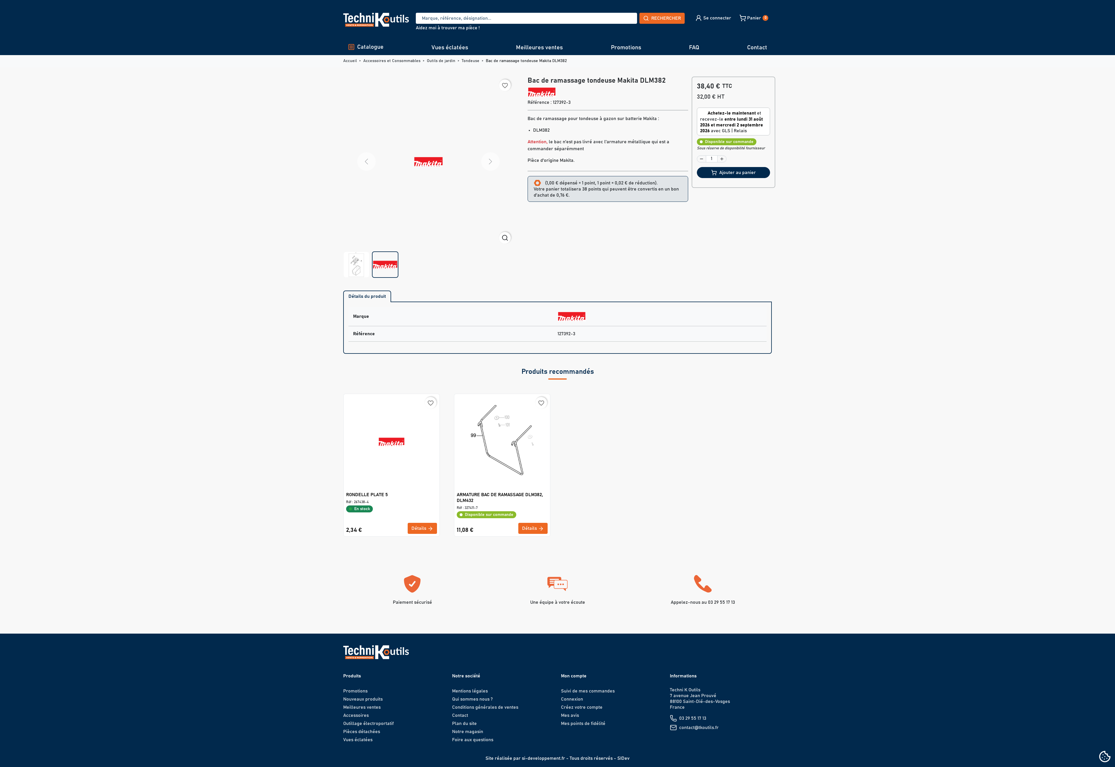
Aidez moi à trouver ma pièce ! (448, 28)
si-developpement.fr (543, 758)
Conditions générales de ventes (485, 707)
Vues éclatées (449, 47)
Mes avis (570, 715)
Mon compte (574, 676)
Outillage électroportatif (368, 723)
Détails (419, 528)
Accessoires (356, 715)
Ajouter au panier (737, 172)
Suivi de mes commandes (588, 691)
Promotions (626, 47)
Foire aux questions (472, 739)
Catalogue (370, 47)
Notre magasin (467, 731)
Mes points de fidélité (583, 723)
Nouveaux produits (363, 699)
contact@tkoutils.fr (699, 727)
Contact (757, 47)
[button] (713, 18)
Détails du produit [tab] (367, 296)
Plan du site (464, 723)
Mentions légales (470, 691)
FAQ (694, 47)
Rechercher (666, 18)
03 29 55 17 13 (692, 718)
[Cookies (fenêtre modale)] (1105, 757)
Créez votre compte (582, 707)
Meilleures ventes (539, 47)
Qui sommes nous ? (472, 699)
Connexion (572, 699)
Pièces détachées (361, 731)
